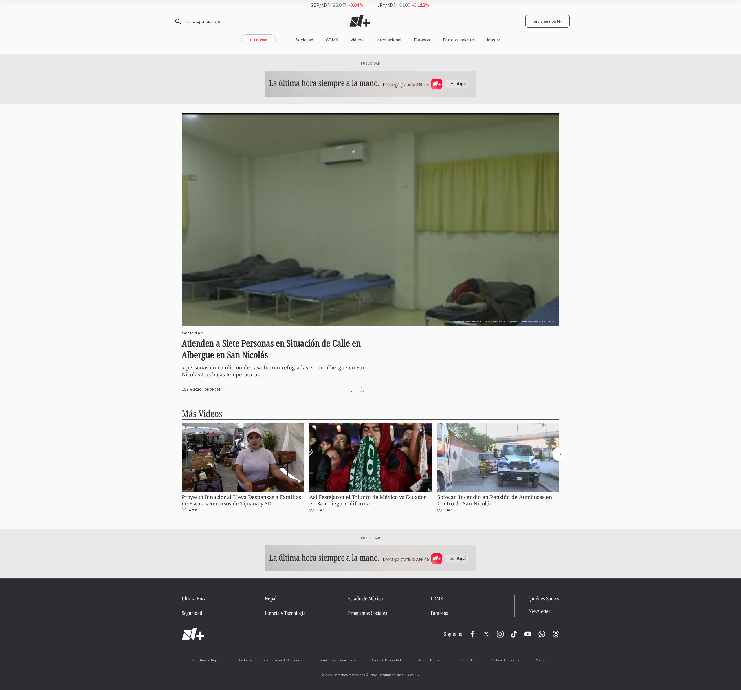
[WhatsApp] (541, 634)
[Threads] (555, 634)
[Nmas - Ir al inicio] (360, 21)
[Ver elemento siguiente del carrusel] (559, 454)
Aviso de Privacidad (386, 660)
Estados (422, 39)
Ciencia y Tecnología (285, 612)
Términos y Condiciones (337, 660)
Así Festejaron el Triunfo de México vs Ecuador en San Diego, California (367, 500)
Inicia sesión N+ (547, 22)
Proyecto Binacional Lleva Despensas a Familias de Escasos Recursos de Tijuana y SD (241, 500)
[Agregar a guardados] (350, 389)
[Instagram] (500, 634)
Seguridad (192, 612)
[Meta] (472, 634)
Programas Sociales (367, 612)
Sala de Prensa (429, 660)
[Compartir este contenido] (362, 389)
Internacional (388, 39)
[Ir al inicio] (193, 634)
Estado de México (365, 598)
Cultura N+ (465, 660)
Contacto (542, 660)
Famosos (439, 612)
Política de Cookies (505, 660)
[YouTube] (527, 634)
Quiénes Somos (544, 598)
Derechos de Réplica (207, 660)
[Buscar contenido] (177, 22)
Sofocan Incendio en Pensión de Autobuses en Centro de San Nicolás (494, 500)
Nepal (271, 598)
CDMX (332, 39)
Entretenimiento (458, 39)
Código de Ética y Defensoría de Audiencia (271, 660)
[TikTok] (514, 634)
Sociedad (304, 39)
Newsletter (540, 611)
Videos (357, 39)
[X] (486, 634)
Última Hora (194, 598)
